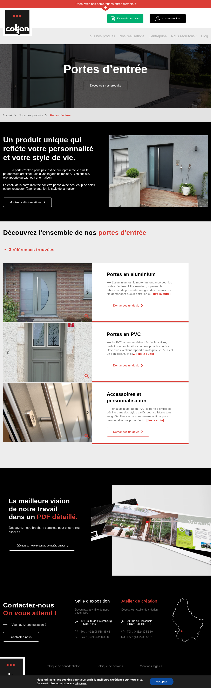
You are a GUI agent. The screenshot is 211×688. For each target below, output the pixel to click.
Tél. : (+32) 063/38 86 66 (95, 631)
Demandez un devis (126, 305)
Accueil (7, 115)
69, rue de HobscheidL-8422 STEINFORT (139, 622)
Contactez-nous (21, 637)
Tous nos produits (101, 36)
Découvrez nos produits (105, 85)
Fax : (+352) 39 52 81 (140, 637)
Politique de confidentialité (63, 666)
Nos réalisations (132, 36)
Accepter (161, 681)
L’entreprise (158, 36)
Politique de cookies (109, 666)
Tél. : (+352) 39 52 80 (140, 631)
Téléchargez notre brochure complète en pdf (40, 545)
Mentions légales (151, 666)
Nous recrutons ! (184, 36)
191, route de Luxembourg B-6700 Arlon (96, 622)
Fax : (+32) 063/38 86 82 (95, 637)
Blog (204, 36)
